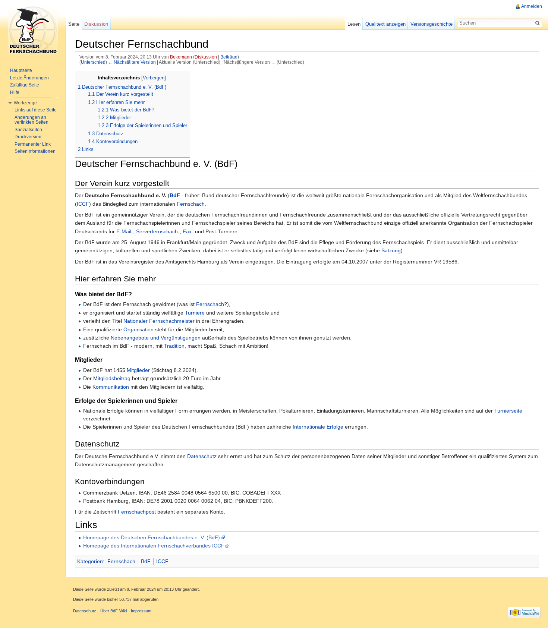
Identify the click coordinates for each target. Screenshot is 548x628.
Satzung (391, 250)
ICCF (83, 204)
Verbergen (153, 78)
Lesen (353, 24)
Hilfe (14, 92)
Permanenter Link (33, 144)
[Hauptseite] (33, 30)
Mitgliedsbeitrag (111, 378)
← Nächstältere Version (132, 62)
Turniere (195, 313)
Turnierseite (508, 411)
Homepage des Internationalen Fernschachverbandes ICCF (153, 546)
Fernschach (191, 204)
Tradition (174, 346)
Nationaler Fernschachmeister (159, 321)
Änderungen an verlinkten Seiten (31, 120)
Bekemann (181, 56)
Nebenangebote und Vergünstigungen (156, 338)
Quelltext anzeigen (385, 24)
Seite (73, 24)
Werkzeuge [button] (25, 102)
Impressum (141, 611)
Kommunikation (110, 387)
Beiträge (228, 56)
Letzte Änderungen (29, 78)
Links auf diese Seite (36, 110)
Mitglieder (138, 370)
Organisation (138, 329)
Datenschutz (202, 456)
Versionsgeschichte (431, 24)
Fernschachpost (137, 512)
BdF (175, 195)
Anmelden (531, 6)
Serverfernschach (157, 231)
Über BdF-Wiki (113, 611)
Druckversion (28, 136)
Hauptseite (21, 70)
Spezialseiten (28, 129)
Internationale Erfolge (318, 427)
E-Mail (123, 231)
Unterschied (93, 62)
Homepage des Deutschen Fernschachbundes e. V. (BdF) (151, 537)
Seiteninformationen (35, 151)
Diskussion (206, 56)
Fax (187, 231)
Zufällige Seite (24, 85)
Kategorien (90, 561)
